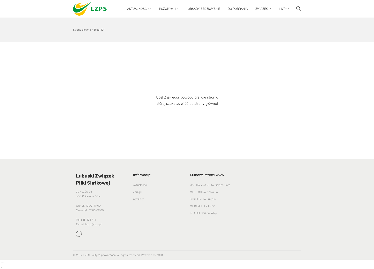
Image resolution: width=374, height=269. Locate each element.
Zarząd (137, 192)
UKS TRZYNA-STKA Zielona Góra (210, 185)
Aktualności (140, 185)
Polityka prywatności (103, 255)
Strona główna (82, 29)
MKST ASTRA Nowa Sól (204, 192)
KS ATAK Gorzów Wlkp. (203, 213)
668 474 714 (88, 219)
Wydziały (138, 199)
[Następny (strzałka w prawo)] (1, 267)
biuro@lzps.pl (93, 224)
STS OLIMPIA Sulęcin (203, 199)
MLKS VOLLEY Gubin (202, 206)
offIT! (160, 255)
